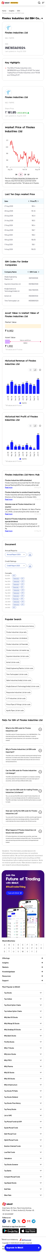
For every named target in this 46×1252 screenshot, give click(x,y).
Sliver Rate (7, 1195)
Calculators (8, 1158)
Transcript (16, 578)
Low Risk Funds (9, 1152)
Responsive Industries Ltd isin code (18, 692)
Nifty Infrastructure (10, 1085)
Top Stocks (8, 993)
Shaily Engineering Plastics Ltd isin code (19, 668)
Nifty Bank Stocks (10, 1036)
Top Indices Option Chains (13, 1011)
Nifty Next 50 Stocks (11, 1017)
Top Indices (8, 999)
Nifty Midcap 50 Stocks (11, 1023)
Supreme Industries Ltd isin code (17, 656)
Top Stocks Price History (12, 1103)
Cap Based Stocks (10, 1183)
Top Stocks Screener (11, 1164)
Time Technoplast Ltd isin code (16, 674)
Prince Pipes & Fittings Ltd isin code (18, 704)
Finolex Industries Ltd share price (24, 178)
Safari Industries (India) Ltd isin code (18, 680)
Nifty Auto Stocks (10, 1054)
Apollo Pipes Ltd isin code (15, 710)
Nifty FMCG (8, 1060)
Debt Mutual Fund (10, 1134)
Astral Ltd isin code (12, 662)
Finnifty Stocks (9, 1042)
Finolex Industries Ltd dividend (16, 638)
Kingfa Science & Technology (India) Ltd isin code (22, 686)
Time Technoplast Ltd (11, 301)
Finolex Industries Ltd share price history (20, 626)
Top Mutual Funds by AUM (13, 1122)
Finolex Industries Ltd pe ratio (16, 632)
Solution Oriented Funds (12, 1146)
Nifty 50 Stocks (9, 1072)
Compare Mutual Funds (12, 1177)
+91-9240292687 (7, 1214)
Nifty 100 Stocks (9, 1079)
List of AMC (8, 1115)
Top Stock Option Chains (12, 1005)
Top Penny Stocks (10, 1109)
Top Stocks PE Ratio (11, 1091)
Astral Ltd (7, 296)
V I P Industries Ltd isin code (15, 698)
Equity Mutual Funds (11, 1128)
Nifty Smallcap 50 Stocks (12, 1030)
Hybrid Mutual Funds (11, 1140)
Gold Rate (7, 1189)
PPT (14, 575)
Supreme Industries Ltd (12, 284)
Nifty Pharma (8, 1066)
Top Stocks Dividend (11, 1097)
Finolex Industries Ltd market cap (17, 650)
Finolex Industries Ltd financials (17, 644)
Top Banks (7, 1171)
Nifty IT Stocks (9, 1048)
